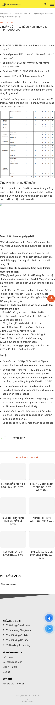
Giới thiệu (8, 657)
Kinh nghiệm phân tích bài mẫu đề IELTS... (13, 521)
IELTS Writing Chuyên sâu (16, 625)
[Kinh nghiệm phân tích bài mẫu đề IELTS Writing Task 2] (13, 505)
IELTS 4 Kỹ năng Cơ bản (15, 635)
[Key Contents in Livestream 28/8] (13, 539)
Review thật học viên (14, 683)
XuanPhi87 (19, 438)
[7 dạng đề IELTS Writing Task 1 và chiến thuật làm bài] (42, 505)
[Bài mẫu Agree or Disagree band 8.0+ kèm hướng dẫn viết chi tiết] (42, 539)
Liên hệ (6, 672)
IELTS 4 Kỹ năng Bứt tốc (16, 640)
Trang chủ (4, 14)
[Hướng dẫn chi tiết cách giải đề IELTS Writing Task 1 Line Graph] (13, 471)
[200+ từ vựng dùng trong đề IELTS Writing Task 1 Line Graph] (42, 471)
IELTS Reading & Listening (16, 645)
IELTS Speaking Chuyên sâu (17, 630)
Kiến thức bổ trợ (20, 14)
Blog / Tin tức (10, 667)
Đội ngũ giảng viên (12, 662)
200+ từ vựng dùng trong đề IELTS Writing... (42, 487)
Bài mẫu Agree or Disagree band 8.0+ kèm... (42, 555)
